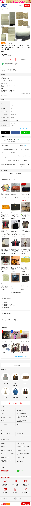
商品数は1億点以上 (5, 485)
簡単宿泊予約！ (26, 485)
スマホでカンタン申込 (5, 493)
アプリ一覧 (18, 498)
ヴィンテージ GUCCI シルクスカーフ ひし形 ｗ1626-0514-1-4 (25, 251)
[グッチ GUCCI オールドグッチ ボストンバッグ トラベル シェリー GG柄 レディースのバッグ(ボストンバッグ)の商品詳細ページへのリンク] (15, 242)
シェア (15, 132)
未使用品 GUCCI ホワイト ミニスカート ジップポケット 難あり (5, 251)
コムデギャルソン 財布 (15, 285)
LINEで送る (25, 132)
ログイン (20, 5)
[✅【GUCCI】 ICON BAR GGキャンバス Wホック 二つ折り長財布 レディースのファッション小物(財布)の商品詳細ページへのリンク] (25, 207)
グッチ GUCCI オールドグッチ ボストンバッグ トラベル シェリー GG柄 (15, 251)
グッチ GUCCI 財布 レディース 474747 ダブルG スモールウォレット (15, 215)
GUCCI (2, 51)
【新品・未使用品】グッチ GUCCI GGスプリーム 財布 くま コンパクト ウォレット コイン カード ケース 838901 (5, 197)
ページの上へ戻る (15, 365)
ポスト (6, 132)
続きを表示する (24, 93)
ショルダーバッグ (4, 230)
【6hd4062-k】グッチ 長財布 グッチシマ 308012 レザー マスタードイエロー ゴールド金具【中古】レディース (5, 217)
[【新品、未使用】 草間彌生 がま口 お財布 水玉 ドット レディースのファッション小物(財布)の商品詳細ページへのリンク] (15, 260)
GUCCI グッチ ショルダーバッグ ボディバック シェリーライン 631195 (5, 233)
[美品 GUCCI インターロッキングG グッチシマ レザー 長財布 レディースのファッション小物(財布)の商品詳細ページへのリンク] (15, 187)
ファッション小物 (15, 104)
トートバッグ (13, 230)
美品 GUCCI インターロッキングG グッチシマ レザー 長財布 (15, 196)
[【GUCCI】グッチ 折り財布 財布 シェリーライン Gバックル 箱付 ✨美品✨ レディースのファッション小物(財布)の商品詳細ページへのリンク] (5, 260)
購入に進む (26, 504)
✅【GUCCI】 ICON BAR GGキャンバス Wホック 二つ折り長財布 (25, 215)
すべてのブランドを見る (15, 403)
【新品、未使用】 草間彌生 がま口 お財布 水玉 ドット (15, 268)
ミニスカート (3, 248)
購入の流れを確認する (24, 128)
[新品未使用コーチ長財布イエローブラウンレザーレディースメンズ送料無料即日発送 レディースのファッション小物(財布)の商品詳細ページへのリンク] (25, 260)
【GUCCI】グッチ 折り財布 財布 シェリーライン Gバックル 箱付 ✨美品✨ (5, 270)
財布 (12, 105)
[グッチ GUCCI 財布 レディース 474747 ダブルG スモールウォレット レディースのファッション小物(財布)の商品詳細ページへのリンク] (15, 207)
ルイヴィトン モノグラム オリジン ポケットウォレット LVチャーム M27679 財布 (5, 286)
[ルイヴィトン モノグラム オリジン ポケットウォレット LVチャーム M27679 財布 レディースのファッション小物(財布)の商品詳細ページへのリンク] (5, 277)
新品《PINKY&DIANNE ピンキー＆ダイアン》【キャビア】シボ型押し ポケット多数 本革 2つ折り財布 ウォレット (25, 287)
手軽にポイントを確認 (26, 493)
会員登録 (27, 5)
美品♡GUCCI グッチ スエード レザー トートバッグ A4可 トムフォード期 (15, 233)
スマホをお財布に (15, 493)
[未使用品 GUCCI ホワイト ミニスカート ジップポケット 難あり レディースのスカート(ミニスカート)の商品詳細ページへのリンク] (5, 242)
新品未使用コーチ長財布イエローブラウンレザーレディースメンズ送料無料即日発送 (25, 270)
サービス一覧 (4, 498)
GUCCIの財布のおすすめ (15, 292)
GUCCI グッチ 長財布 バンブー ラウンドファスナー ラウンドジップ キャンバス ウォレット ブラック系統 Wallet (25, 197)
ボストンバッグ (13, 248)
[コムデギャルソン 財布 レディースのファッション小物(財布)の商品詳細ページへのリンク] (15, 277)
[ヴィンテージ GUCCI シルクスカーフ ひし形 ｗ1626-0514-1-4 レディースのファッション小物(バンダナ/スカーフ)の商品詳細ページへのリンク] (25, 242)
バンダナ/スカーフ (24, 248)
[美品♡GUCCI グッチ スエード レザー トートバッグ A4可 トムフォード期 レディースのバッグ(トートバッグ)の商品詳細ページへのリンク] (15, 224)
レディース (13, 102)
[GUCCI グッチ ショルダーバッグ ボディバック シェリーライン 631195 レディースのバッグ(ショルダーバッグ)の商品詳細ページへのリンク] (5, 224)
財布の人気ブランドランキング (21, 356)
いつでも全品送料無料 (15, 485)
